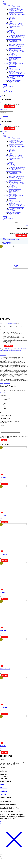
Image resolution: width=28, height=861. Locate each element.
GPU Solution (12, 32)
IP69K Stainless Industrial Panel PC (17, 76)
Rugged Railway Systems (14, 82)
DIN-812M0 (3, 554)
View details (3, 315)
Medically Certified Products (12, 58)
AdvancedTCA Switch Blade (15, 6)
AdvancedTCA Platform (14, 8)
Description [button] (3, 355)
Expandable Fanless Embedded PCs (17, 50)
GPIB (10, 28)
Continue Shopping (9, 106)
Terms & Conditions (7, 91)
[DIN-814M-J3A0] (13, 639)
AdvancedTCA (9, 5)
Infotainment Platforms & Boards (13, 55)
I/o (9, 67)
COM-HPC (11, 17)
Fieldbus (10, 68)
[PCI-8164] (13, 486)
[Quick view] (2, 474)
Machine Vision (12, 66)
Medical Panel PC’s (13, 59)
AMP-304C (3, 630)
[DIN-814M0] (13, 677)
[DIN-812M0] (13, 524)
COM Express (12, 18)
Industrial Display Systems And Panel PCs (15, 73)
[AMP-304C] (13, 601)
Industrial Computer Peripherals (16, 46)
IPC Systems (11, 53)
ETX (10, 22)
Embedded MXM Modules (15, 36)
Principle (5, 85)
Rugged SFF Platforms (14, 81)
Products (5, 4)
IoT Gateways (12, 54)
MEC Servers (12, 71)
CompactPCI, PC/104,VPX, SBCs (14, 10)
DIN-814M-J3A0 (5, 669)
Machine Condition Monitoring (16, 24)
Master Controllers (7, 243)
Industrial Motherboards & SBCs (13, 39)
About (4, 3)
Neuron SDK (12, 78)
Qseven (10, 21)
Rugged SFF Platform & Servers (13, 80)
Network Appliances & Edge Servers (14, 69)
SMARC (11, 19)
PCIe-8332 (3, 592)
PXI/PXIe (11, 30)
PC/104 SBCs (12, 13)
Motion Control (12, 64)
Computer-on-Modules (11, 15)
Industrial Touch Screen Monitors (16, 75)
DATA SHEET (8, 345)
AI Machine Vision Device (15, 33)
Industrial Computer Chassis (15, 48)
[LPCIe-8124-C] (13, 447)
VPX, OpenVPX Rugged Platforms (17, 14)
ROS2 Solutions (9, 77)
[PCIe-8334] (0, 351)
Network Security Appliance (15, 72)
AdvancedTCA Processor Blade (16, 9)
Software (5, 84)
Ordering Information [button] (5, 383)
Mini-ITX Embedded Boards (15, 40)
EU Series (3, 746)
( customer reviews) (11, 323)
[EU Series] (13, 716)
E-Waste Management (8, 86)
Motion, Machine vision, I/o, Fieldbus (14, 63)
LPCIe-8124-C (4, 477)
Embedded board (12, 42)
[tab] (14, 355)
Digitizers (11, 27)
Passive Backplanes (13, 45)
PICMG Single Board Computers (16, 44)
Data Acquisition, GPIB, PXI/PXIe (14, 23)
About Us (3, 788)
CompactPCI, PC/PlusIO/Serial (16, 12)
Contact (4, 87)
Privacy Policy (6, 92)
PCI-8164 (3, 515)
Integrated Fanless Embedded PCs (16, 51)
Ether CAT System (7, 242)
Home (4, 1)
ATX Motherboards (13, 41)
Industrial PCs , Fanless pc (12, 49)
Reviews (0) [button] (3, 392)
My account (5, 116)
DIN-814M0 (3, 707)
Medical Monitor (12, 62)
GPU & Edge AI (9, 31)
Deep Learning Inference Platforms (17, 35)
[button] (0, 96)
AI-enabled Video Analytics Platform (17, 37)
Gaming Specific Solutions (15, 57)
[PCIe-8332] (13, 563)
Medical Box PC (12, 60)
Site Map (5, 90)
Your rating (3, 422)
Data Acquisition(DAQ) (14, 26)
